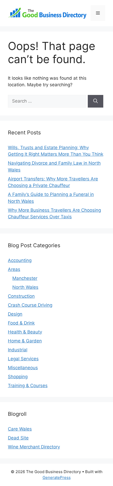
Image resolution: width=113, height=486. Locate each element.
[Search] (95, 101)
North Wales (25, 287)
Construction (21, 296)
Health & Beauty (25, 332)
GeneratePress (57, 477)
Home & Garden (25, 340)
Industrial (17, 349)
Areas (14, 269)
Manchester (24, 278)
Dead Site (18, 438)
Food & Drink (21, 323)
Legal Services (23, 358)
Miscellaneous (23, 367)
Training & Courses (28, 385)
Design (15, 314)
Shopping (18, 376)
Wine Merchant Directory (34, 446)
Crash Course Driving (30, 305)
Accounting (20, 260)
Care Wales (20, 429)
